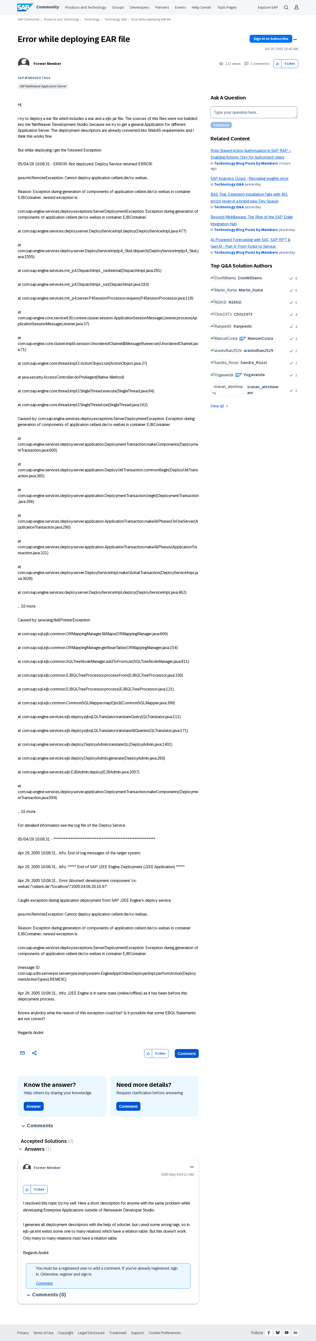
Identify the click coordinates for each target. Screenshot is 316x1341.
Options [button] (295, 39)
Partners (162, 7)
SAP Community (29, 19)
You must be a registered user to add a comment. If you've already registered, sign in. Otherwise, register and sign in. (107, 1271)
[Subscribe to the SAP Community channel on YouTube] (287, 1333)
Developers (139, 7)
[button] (277, 63)
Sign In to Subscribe (271, 39)
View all (217, 406)
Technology (92, 19)
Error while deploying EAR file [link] (151, 19)
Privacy (23, 1333)
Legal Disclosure (91, 1333)
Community (47, 7)
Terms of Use (43, 1333)
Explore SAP (268, 7)
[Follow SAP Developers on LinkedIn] (295, 1333)
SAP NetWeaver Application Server (43, 86)
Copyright (66, 1333)
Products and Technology (85, 7)
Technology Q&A (115, 19)
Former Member (47, 64)
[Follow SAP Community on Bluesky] (278, 1333)
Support (137, 1333)
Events (180, 7)
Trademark (118, 1333)
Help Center (201, 7)
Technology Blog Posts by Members (246, 163)
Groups (118, 7)
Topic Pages (227, 7)
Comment (187, 1054)
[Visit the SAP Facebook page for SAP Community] (269, 1333)
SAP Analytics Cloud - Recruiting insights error (250, 178)
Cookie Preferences (165, 1333)
